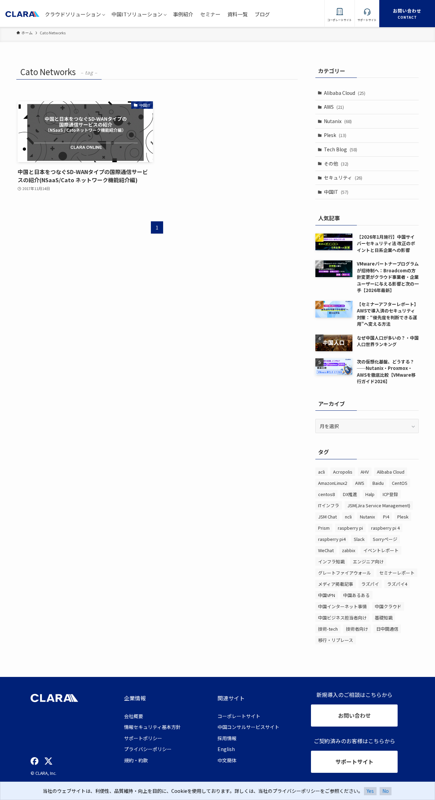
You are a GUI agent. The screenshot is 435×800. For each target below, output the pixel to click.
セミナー (210, 14)
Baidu (378, 483)
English (226, 749)
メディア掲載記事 (335, 584)
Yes (370, 790)
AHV (365, 472)
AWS (334, 106)
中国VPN (326, 595)
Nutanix (338, 121)
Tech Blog (340, 149)
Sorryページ (385, 539)
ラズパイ (370, 584)
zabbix (348, 550)
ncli (348, 516)
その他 (336, 163)
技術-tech (328, 629)
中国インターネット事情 (342, 606)
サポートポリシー (143, 738)
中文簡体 (227, 760)
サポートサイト (354, 762)
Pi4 (386, 516)
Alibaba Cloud (344, 92)
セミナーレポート (397, 572)
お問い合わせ (354, 715)
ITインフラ (328, 505)
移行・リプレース (335, 640)
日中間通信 (387, 629)
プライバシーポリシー (148, 749)
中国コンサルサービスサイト (248, 727)
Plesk (335, 135)
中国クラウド (388, 606)
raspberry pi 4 (385, 528)
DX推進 (350, 494)
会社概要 (133, 716)
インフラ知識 (331, 561)
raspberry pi (350, 528)
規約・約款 (136, 760)
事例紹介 (183, 14)
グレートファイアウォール (344, 572)
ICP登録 (390, 494)
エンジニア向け (368, 561)
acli (321, 472)
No (385, 790)
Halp (370, 494)
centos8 (326, 494)
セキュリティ (343, 177)
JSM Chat (327, 516)
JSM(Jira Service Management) (378, 505)
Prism (324, 528)
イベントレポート (381, 550)
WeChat (326, 550)
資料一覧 (237, 14)
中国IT (336, 191)
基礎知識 (384, 617)
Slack (359, 539)
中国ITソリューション (136, 14)
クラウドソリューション (73, 14)
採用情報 (227, 738)
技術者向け (357, 629)
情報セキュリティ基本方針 (152, 727)
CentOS (399, 483)
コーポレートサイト (239, 716)
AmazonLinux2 (332, 483)
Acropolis (342, 472)
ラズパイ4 (397, 584)
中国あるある (356, 595)
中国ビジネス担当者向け (342, 617)
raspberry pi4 (332, 539)
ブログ (262, 14)
